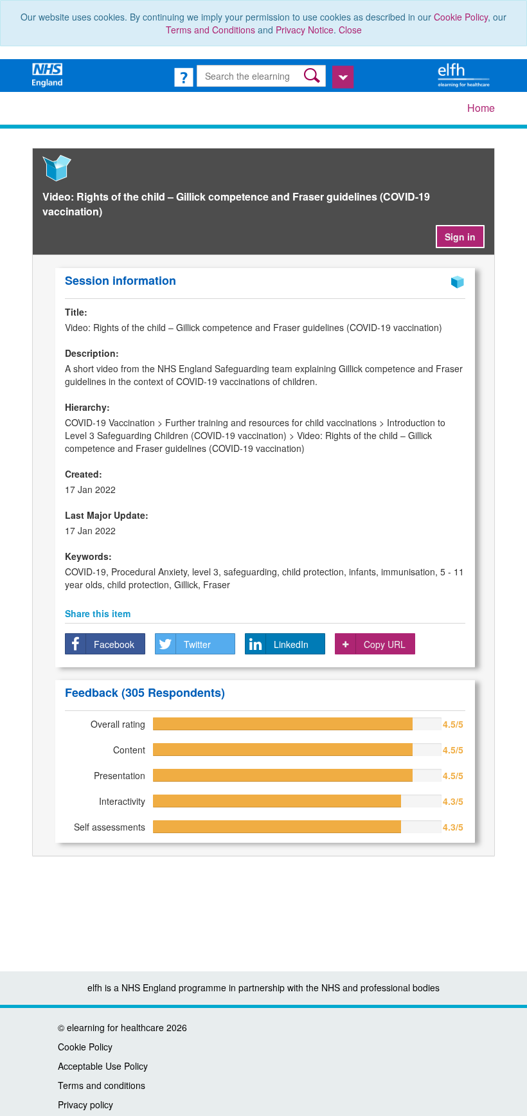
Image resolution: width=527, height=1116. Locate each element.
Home (481, 107)
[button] (313, 75)
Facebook (114, 644)
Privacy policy (85, 1104)
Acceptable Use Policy (103, 1065)
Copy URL (385, 644)
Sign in (460, 236)
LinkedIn (291, 644)
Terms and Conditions (210, 29)
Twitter (197, 644)
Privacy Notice (305, 29)
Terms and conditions (101, 1085)
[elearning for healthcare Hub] (465, 74)
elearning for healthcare (115, 1027)
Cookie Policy (461, 16)
